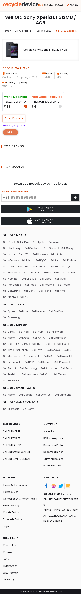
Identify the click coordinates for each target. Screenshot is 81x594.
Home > (7, 30)
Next (10, 132)
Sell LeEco (23, 266)
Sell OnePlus (29, 278)
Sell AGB (38, 331)
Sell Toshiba (10, 374)
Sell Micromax (11, 272)
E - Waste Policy (12, 519)
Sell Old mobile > (24, 30)
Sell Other (60, 278)
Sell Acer (24, 331)
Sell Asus (54, 242)
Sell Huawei (39, 254)
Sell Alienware (55, 331)
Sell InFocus (10, 260)
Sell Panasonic (12, 284)
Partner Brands (52, 465)
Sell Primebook (11, 362)
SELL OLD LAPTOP (15, 325)
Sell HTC (24, 254)
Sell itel (55, 260)
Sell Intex (26, 260)
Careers (7, 552)
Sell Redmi (64, 284)
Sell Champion (58, 337)
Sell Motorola (51, 272)
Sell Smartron (49, 368)
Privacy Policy (11, 505)
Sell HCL (37, 344)
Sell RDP (29, 362)
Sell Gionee (50, 248)
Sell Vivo (60, 290)
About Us (48, 431)
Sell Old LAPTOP (12, 445)
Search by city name (14, 125)
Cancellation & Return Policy (20, 498)
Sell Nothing (10, 278)
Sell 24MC (9, 331)
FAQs (6, 559)
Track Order (10, 566)
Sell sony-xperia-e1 (66, 30)
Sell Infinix (56, 254)
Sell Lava (8, 266)
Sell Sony (29, 290)
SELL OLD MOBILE (14, 235)
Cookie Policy (11, 512)
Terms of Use (10, 492)
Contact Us (10, 545)
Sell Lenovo (39, 266)
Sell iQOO (41, 260)
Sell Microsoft (32, 272)
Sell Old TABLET (11, 438)
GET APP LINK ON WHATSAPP (14, 191)
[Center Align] (75, 197)
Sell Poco (30, 284)
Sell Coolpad (32, 248)
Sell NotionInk (65, 356)
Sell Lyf (66, 266)
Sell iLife (23, 311)
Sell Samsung (11, 290)
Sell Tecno (45, 290)
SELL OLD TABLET (14, 304)
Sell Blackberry (11, 248)
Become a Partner (54, 445)
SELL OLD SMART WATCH (20, 388)
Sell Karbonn (70, 260)
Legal (6, 526)
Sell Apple (38, 242)
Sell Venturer (29, 374)
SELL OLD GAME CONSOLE (20, 402)
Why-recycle (10, 573)
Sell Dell (7, 344)
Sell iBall (62, 344)
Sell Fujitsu (22, 344)
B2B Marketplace (53, 438)
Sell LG (54, 266)
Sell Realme (47, 284)
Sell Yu (24, 297)
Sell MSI (48, 356)
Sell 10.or (8, 242)
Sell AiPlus (23, 242)
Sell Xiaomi (9, 297)
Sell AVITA (39, 337)
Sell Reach (44, 362)
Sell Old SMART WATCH (16, 452)
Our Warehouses (53, 459)
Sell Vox (44, 374)
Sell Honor (9, 254)
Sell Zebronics (11, 380)
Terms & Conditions (15, 485)
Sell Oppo (45, 278)
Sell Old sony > (45, 30)
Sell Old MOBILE (11, 431)
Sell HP (49, 344)
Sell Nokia (69, 272)
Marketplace (50, 5)
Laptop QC (9, 579)
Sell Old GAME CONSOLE (17, 459)
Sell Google (68, 248)
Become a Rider (53, 452)
